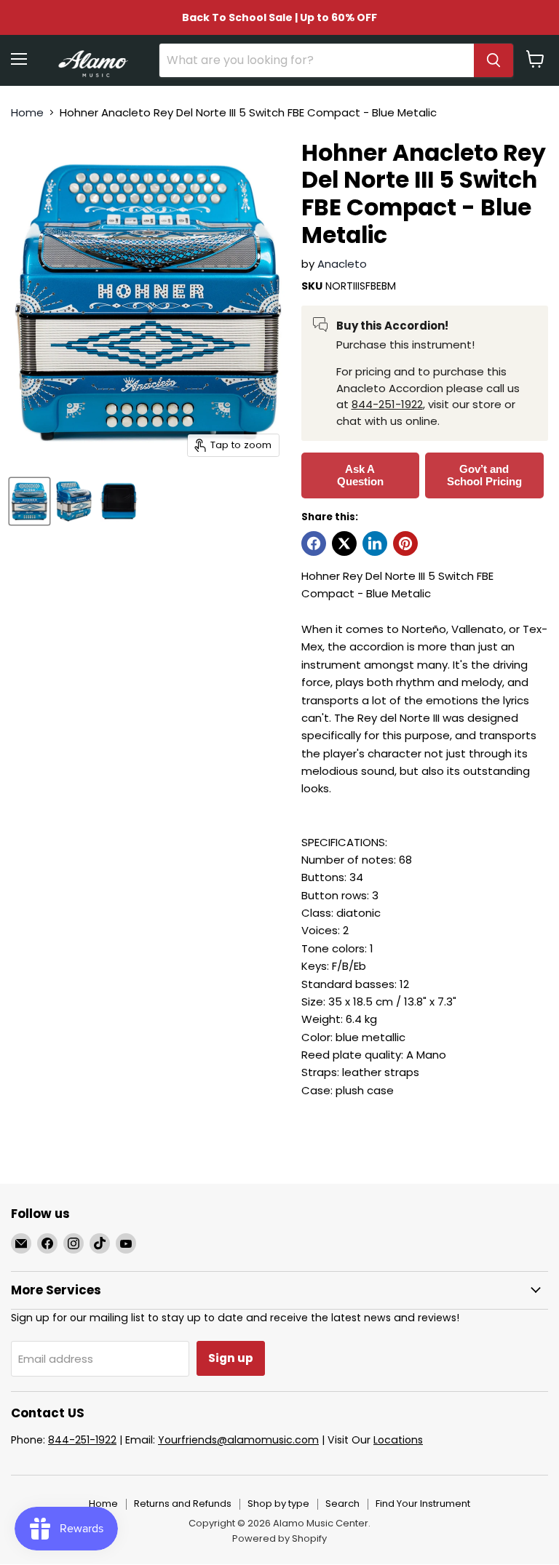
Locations (398, 1440)
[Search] (493, 60)
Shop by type (278, 1503)
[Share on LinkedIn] (374, 543)
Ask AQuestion (360, 475)
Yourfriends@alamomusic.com (238, 1440)
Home (27, 112)
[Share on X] (344, 543)
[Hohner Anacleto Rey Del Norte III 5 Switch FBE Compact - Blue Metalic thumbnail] (29, 501)
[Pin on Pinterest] (405, 543)
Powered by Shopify (279, 1538)
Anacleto (342, 263)
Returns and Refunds (182, 1503)
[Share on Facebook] (313, 543)
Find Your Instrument (423, 1503)
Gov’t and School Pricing (484, 475)
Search (342, 1503)
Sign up (230, 1358)
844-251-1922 (387, 404)
